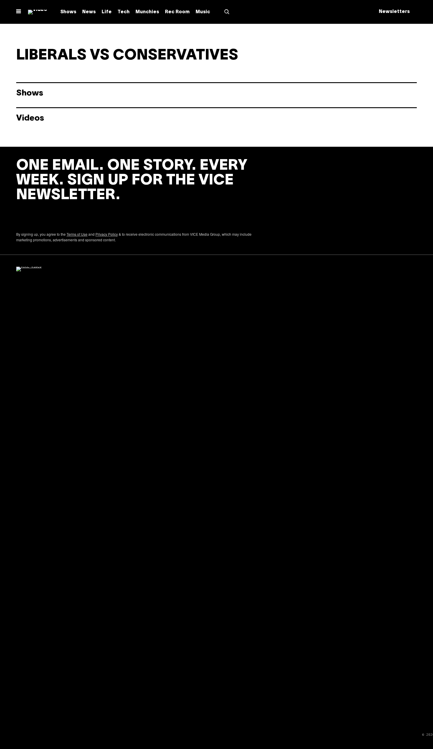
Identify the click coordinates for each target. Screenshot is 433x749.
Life (107, 12)
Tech (124, 12)
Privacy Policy (106, 234)
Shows (68, 12)
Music (203, 12)
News (89, 12)
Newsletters (394, 12)
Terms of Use (77, 234)
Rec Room (177, 12)
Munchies (147, 12)
